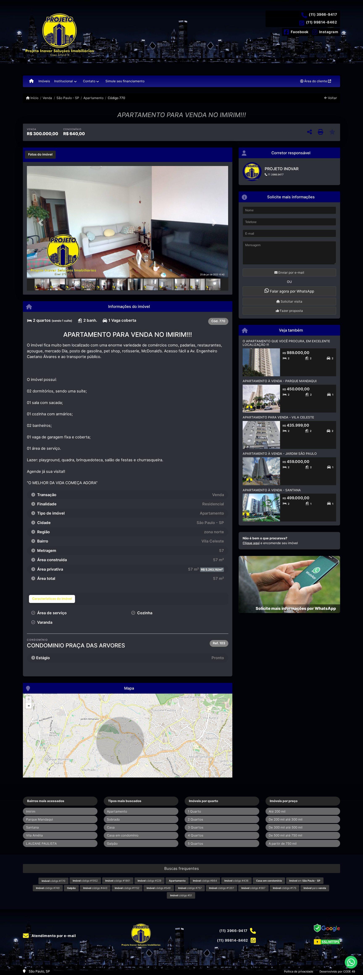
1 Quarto (194, 811)
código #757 (190, 888)
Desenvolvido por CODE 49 (337, 971)
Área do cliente (315, 81)
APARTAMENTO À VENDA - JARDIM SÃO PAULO (280, 454)
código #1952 (85, 880)
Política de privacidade (298, 971)
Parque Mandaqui (39, 819)
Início (34, 98)
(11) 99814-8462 (321, 22)
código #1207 (221, 888)
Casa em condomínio (122, 835)
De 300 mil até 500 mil (285, 827)
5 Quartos (195, 844)
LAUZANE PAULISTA (41, 844)
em (304, 880)
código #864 (205, 880)
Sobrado (113, 819)
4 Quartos (195, 835)
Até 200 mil (277, 811)
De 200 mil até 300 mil (285, 819)
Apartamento (93, 98)
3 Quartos (195, 827)
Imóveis (44, 81)
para (315, 888)
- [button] (28, 705)
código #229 (149, 880)
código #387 (253, 888)
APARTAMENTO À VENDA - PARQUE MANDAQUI (280, 381)
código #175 (284, 888)
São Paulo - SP (68, 98)
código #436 (236, 880)
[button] (42, 223)
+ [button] (28, 699)
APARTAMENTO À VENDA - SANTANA (272, 490)
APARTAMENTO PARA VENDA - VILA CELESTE (278, 417)
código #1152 (127, 888)
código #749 (48, 888)
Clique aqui (251, 543)
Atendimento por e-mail (53, 936)
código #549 (159, 888)
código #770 (53, 880)
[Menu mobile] (31, 81)
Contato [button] (89, 81)
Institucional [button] (63, 81)
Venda (47, 98)
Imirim (30, 811)
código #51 (181, 895)
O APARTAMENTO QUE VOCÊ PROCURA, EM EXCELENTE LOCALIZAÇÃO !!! (286, 343)
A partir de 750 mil (283, 844)
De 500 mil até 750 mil (285, 835)
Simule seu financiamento (125, 81)
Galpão (112, 844)
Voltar (332, 98)
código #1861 (117, 880)
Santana (32, 827)
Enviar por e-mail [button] (291, 272)
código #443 (95, 888)
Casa (111, 827)
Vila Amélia (34, 835)
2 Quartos (195, 819)
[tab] (40, 155)
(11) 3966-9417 (323, 14)
